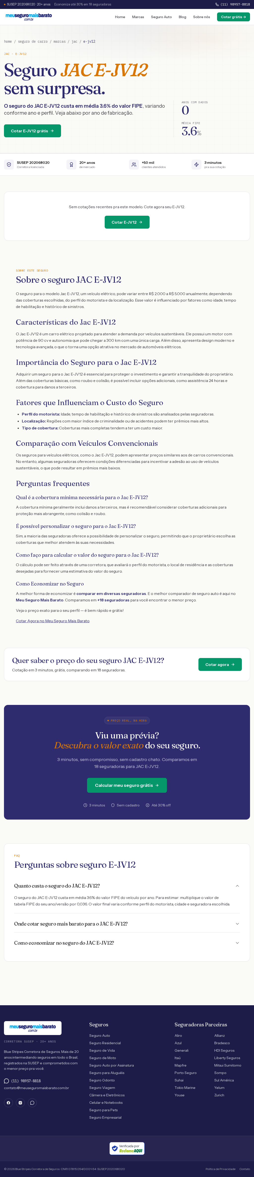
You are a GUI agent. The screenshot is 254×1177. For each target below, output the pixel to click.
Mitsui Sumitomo (227, 1065)
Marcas (138, 17)
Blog (182, 17)
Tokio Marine (185, 1087)
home (8, 41)
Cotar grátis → (233, 17)
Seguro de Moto (102, 1058)
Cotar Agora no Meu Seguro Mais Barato (53, 620)
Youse (180, 1095)
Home (120, 17)
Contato (244, 1169)
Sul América (224, 1080)
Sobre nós (201, 17)
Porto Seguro (186, 1073)
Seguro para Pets (103, 1110)
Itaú (178, 1058)
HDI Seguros (224, 1050)
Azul (178, 1043)
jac (74, 41)
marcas (59, 41)
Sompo (220, 1073)
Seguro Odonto (102, 1080)
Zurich (219, 1095)
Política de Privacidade (220, 1169)
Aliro (178, 1035)
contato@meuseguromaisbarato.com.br (36, 1088)
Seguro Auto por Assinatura (111, 1065)
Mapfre (181, 1065)
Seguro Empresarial (105, 1117)
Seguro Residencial (105, 1043)
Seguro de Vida (102, 1050)
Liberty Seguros (227, 1058)
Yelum (219, 1087)
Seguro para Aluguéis (106, 1073)
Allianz (219, 1035)
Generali (182, 1050)
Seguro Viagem (102, 1087)
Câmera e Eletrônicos (107, 1095)
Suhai (179, 1080)
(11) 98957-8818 (235, 4)
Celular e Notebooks (106, 1102)
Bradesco (222, 1043)
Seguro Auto (161, 17)
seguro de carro (33, 41)
